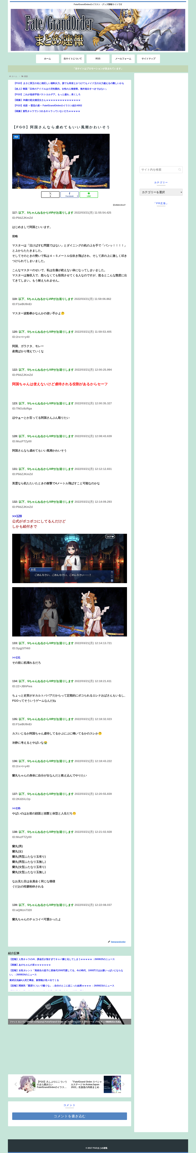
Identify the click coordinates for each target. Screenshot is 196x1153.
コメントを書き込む (70, 1116)
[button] (179, 169)
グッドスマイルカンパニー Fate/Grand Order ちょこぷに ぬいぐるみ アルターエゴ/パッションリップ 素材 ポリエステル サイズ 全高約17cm (68, 1021)
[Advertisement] (39, 1049)
